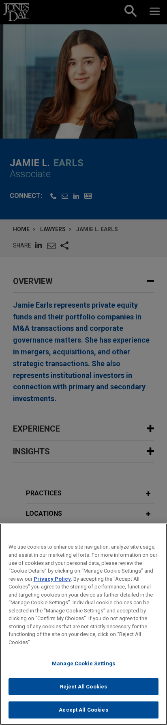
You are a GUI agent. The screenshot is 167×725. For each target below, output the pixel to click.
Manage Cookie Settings (83, 663)
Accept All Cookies (83, 710)
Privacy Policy (52, 579)
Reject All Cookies (83, 687)
